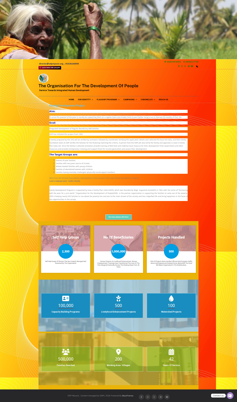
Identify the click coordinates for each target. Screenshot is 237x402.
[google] (188, 66)
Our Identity (84, 99)
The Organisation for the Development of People (88, 85)
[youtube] (192, 66)
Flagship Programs (107, 99)
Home (71, 99)
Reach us (163, 99)
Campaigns (129, 99)
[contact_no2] (59, 64)
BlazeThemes (127, 396)
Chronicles (147, 99)
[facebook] (179, 66)
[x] (185, 66)
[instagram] (181, 66)
